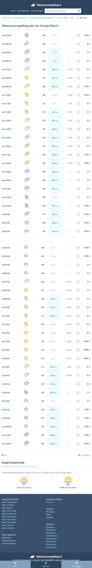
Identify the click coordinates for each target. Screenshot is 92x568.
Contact (49, 502)
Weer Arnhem (8, 505)
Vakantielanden (23, 11)
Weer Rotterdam (9, 522)
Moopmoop (51, 538)
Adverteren (51, 547)
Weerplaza (50, 533)
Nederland (6, 537)
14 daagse (85, 455)
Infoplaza (50, 512)
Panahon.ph (51, 544)
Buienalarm (51, 530)
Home (13, 11)
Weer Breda (7, 508)
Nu (5, 455)
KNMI (48, 514)
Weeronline (51, 541)
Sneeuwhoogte (37, 11)
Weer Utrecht (8, 528)
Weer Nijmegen (9, 519)
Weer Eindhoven (9, 513)
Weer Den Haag (9, 511)
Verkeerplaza (52, 536)
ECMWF (49, 517)
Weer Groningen (9, 516)
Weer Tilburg (7, 525)
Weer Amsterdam (9, 502)
